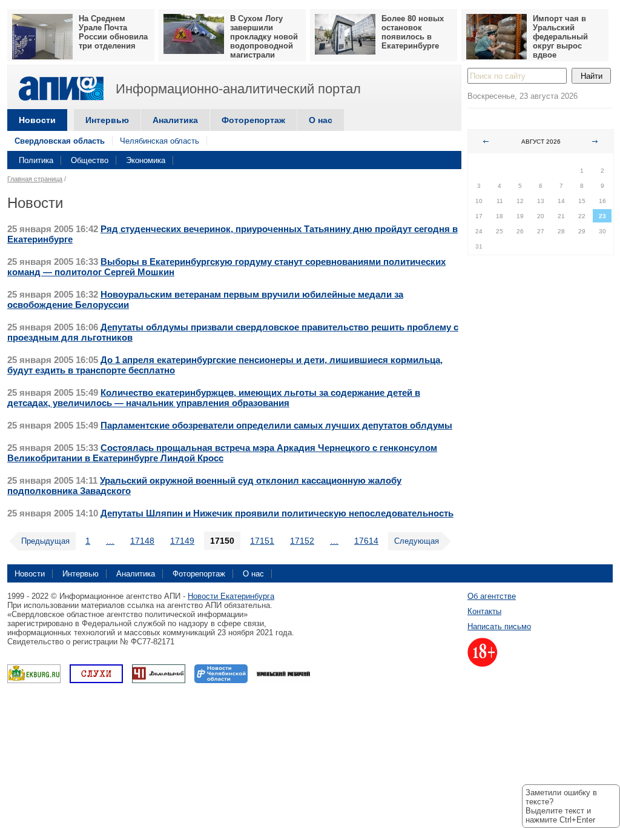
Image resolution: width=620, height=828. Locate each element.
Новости (37, 120)
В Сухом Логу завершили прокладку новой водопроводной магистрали (264, 36)
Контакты (484, 611)
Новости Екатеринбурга (231, 596)
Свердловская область (60, 140)
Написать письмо (499, 626)
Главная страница (34, 178)
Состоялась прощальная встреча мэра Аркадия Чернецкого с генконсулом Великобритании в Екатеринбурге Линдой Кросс (222, 452)
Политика (36, 160)
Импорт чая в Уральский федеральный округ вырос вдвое (560, 36)
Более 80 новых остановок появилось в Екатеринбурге (412, 32)
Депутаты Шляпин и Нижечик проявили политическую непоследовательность (277, 513)
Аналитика (175, 120)
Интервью (107, 120)
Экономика (145, 160)
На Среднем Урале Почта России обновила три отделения (113, 32)
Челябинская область (159, 140)
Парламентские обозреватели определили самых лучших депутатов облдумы (276, 425)
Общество (89, 160)
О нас (320, 120)
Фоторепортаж (253, 120)
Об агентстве (491, 596)
